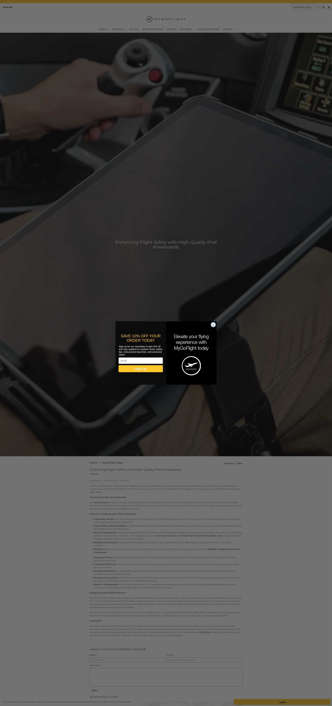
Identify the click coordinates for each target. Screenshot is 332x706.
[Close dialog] (213, 324)
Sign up (141, 368)
